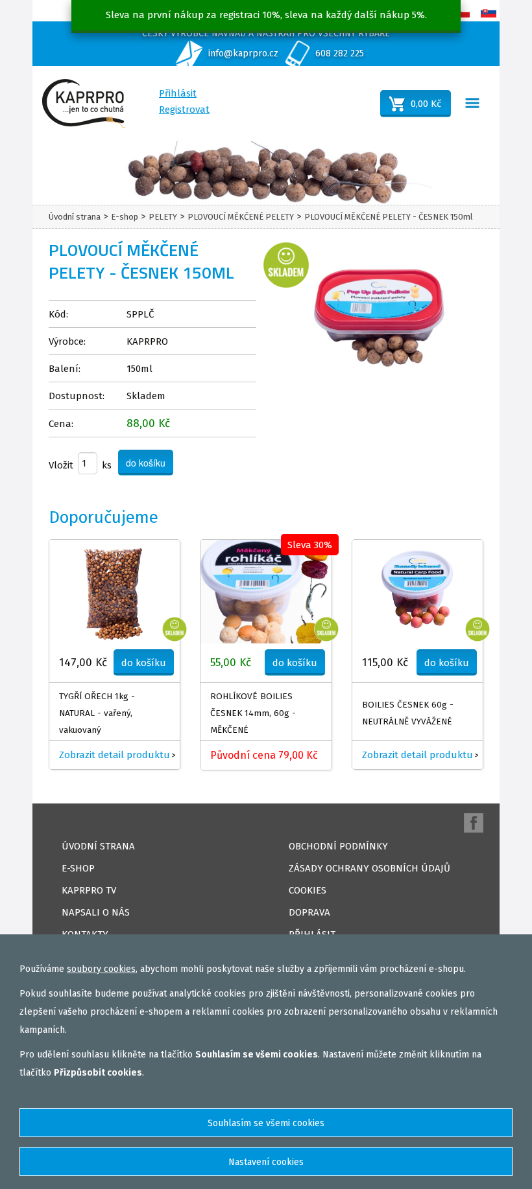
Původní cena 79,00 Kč (264, 755)
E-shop (124, 217)
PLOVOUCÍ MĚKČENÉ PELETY (240, 217)
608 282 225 (339, 53)
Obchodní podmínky (338, 846)
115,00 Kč (385, 662)
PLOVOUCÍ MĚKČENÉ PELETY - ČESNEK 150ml (388, 217)
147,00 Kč (83, 662)
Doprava (309, 912)
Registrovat (184, 109)
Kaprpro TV (89, 890)
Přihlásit (178, 93)
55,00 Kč (230, 662)
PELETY (163, 217)
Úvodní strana (75, 217)
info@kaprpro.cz (243, 53)
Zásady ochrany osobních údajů (369, 868)
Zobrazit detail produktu (114, 755)
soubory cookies (101, 969)
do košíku (143, 663)
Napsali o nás (96, 912)
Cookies (307, 890)
